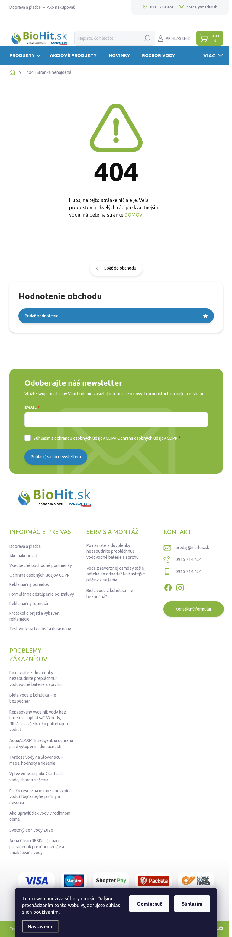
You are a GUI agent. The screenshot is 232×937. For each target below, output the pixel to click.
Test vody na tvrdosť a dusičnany (40, 628)
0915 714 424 (188, 559)
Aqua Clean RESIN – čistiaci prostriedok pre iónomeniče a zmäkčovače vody (36, 846)
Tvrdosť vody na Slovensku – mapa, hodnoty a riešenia (36, 760)
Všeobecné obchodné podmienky (40, 565)
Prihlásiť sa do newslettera (56, 456)
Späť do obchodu (120, 268)
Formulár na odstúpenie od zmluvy (41, 594)
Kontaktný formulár (193, 609)
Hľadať (147, 38)
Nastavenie (40, 926)
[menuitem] (25, 55)
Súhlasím (192, 903)
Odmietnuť (149, 903)
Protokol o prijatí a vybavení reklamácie (34, 616)
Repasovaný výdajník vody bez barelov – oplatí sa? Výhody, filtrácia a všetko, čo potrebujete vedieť (39, 721)
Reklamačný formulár (29, 603)
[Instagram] (180, 586)
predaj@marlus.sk (192, 547)
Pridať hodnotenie (42, 315)
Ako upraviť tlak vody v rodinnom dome (39, 816)
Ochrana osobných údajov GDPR (147, 438)
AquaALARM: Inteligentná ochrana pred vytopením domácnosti (41, 743)
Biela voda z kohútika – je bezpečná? (109, 593)
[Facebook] (167, 586)
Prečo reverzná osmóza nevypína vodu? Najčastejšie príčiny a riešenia (40, 796)
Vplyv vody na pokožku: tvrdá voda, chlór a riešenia (36, 776)
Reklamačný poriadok (29, 584)
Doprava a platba (25, 7)
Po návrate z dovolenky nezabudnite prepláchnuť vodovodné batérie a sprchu (112, 551)
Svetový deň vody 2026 (31, 830)
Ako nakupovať (61, 7)
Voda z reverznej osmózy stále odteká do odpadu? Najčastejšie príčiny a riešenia (115, 574)
